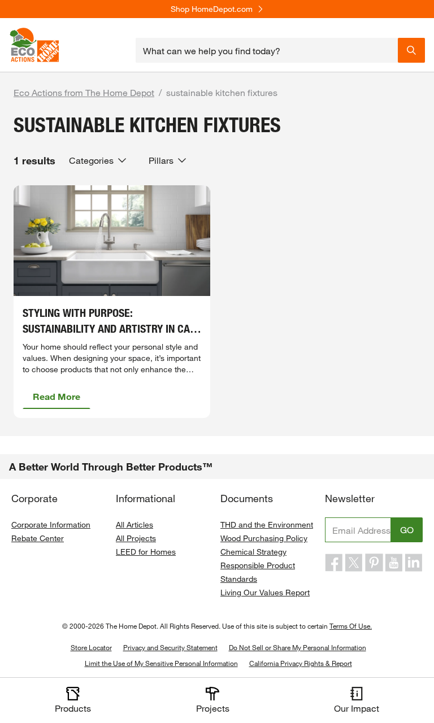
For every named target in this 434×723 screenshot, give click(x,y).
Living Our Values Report (265, 592)
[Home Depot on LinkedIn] (414, 563)
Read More (56, 396)
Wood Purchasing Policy (263, 538)
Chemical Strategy (253, 551)
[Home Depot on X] (354, 563)
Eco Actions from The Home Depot (84, 92)
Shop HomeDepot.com (212, 9)
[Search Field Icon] (411, 50)
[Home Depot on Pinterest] (374, 563)
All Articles (134, 524)
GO (407, 529)
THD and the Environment (266, 524)
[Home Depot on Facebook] (334, 563)
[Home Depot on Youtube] (394, 563)
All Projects (136, 538)
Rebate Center (37, 538)
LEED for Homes (146, 551)
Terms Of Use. (350, 625)
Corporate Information (50, 524)
